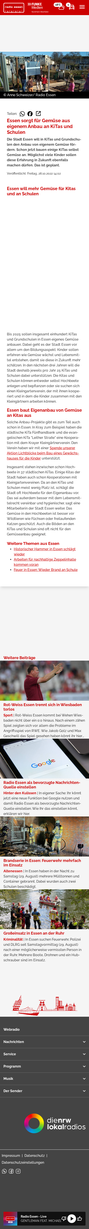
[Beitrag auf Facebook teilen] (30, 113)
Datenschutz (34, 1156)
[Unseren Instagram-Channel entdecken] (18, 1171)
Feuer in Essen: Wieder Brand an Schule (46, 570)
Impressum (11, 1156)
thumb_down (64, 1218)
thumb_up (79, 1218)
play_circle (72, 1218)
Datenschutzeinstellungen (23, 1162)
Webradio (11, 1029)
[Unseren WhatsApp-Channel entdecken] (4, 1171)
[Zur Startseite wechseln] (13, 8)
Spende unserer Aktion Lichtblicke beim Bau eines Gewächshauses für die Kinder (43, 453)
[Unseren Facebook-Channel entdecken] (11, 1171)
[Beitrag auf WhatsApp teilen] (22, 113)
